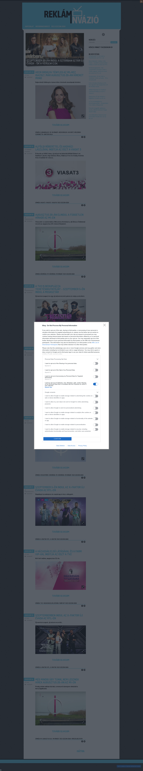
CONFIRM (57, 438)
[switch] (95, 363)
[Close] (105, 326)
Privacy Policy (82, 445)
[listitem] (71, 359)
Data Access (71, 445)
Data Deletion (60, 445)
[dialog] (71, 385)
